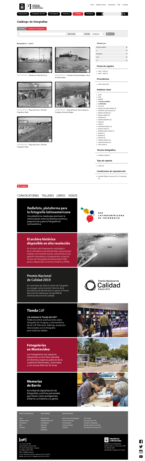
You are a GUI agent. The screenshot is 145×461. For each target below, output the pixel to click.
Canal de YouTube (68, 420)
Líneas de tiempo (67, 425)
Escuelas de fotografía (91, 423)
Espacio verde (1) (103, 129)
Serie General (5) (103, 84)
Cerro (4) (101, 106)
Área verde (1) (102, 144)
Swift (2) (100, 124)
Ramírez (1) (101, 138)
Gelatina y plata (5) (104, 155)
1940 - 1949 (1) (103, 73)
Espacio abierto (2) (104, 115)
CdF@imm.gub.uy (28, 452)
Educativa (66, 14)
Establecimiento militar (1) (106, 131)
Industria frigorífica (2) (105, 119)
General (21, 28)
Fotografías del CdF (38, 14)
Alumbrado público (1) (105, 126)
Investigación (54, 14)
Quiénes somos (101, 5)
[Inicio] (47, 11)
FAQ (119, 5)
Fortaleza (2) (102, 117)
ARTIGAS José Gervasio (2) (106, 110)
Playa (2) (101, 122)
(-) (126, 47)
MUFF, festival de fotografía (70, 418)
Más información (50, 71)
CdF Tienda (87, 418)
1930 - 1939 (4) (103, 71)
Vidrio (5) (101, 166)
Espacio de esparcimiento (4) (107, 108)
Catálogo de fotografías (36, 28)
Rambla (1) (101, 135)
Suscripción (111, 5)
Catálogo (78, 14)
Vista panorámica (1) (104, 142)
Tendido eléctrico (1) (104, 140)
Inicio (92, 5)
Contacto (125, 5)
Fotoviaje (65, 427)
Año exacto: (72, 34)
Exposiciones (23, 14)
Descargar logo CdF (90, 420)
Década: (87, 34)
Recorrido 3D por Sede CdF (92, 427)
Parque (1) (101, 133)
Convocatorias (66, 423)
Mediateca (89, 14)
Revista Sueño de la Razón (92, 425)
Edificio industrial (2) (104, 113)
